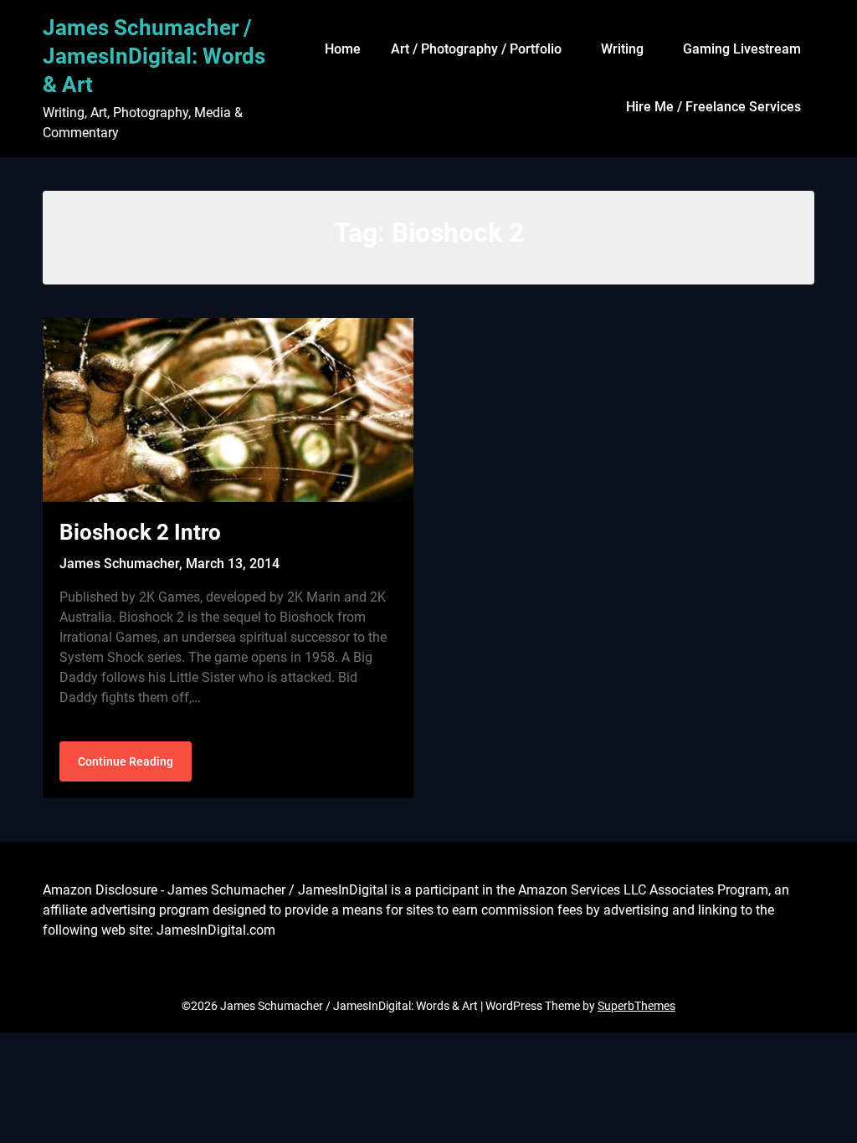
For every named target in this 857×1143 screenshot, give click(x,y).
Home (343, 49)
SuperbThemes (636, 1005)
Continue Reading (125, 761)
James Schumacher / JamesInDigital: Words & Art (154, 56)
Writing (622, 49)
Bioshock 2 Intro (140, 532)
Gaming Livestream (742, 49)
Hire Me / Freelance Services (713, 107)
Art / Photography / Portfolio (476, 49)
